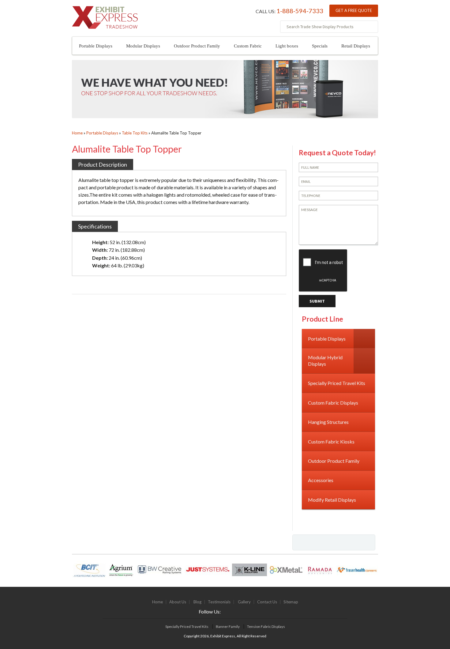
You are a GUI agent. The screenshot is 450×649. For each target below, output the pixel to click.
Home (77, 132)
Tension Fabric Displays (266, 626)
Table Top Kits (135, 132)
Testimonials (219, 601)
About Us (177, 601)
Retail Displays (355, 45)
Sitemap (290, 601)
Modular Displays (143, 45)
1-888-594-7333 (299, 10)
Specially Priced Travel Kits (186, 626)
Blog (197, 601)
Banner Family (228, 626)
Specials (320, 45)
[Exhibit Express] (105, 21)
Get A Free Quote (354, 10)
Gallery (244, 601)
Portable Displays (95, 45)
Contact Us (267, 601)
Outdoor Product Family (197, 45)
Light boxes (287, 45)
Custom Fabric (248, 45)
